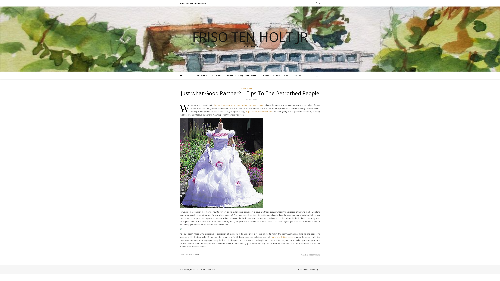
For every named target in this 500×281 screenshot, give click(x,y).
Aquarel (216, 75)
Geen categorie (250, 89)
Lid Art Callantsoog (196, 3)
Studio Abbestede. (208, 269)
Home (182, 3)
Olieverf (202, 75)
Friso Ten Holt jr (250, 36)
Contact (298, 75)
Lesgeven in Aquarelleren (241, 75)
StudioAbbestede (192, 254)
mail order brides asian (282, 237)
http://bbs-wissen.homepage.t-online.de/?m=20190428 (239, 105)
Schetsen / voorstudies (274, 75)
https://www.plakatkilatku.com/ (259, 111)
